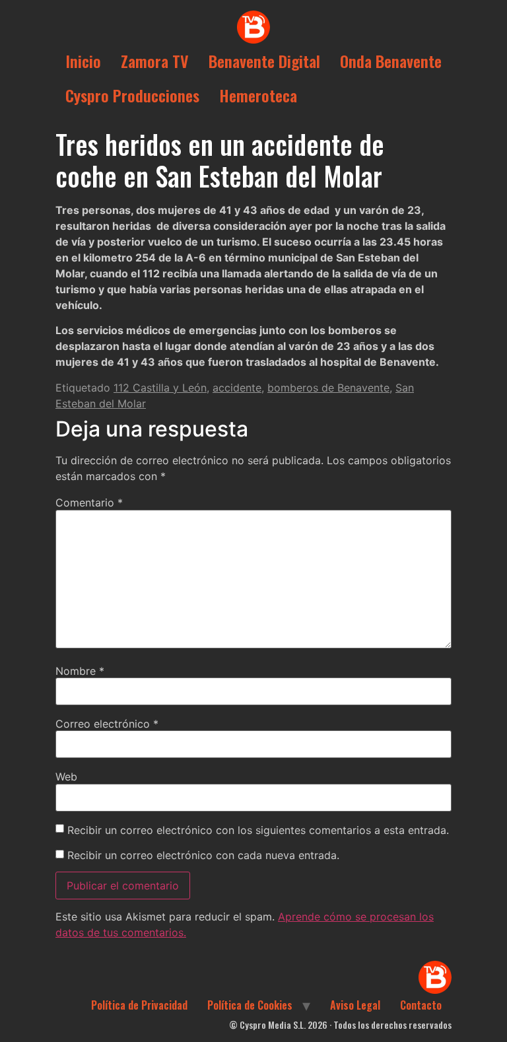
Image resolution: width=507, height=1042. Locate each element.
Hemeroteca (258, 95)
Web (66, 776)
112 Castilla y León (160, 387)
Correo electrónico (106, 723)
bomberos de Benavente (328, 387)
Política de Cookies (249, 1005)
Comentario (89, 502)
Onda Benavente (391, 61)
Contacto (421, 1005)
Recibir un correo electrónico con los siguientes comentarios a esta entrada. (258, 830)
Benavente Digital (264, 61)
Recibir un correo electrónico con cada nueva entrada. (203, 855)
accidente (237, 387)
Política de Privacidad (139, 1005)
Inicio (83, 61)
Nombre (79, 671)
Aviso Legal (355, 1005)
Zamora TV (155, 61)
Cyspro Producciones (132, 95)
